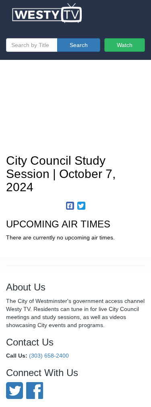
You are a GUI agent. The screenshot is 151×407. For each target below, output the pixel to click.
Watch (124, 45)
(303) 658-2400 (49, 355)
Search (79, 45)
